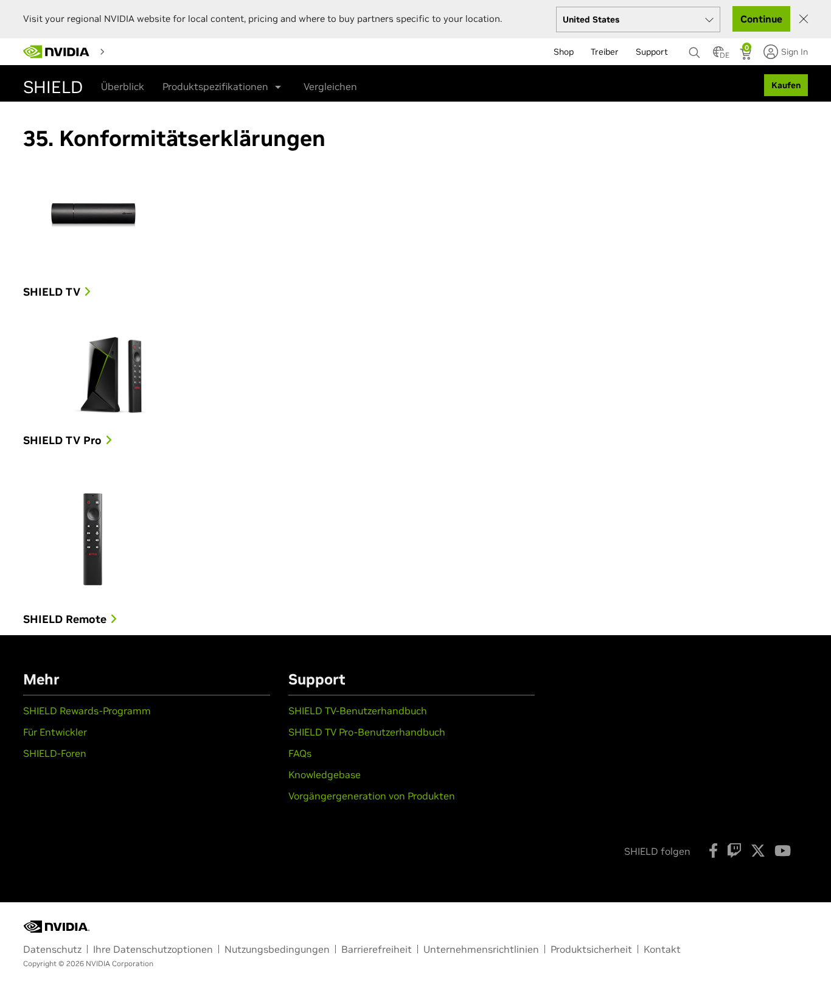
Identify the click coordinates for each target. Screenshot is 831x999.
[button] (718, 55)
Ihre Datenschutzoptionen (153, 949)
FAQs (299, 753)
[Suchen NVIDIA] (694, 49)
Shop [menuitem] (564, 51)
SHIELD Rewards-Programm (87, 711)
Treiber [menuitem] (605, 51)
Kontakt (662, 949)
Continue (761, 19)
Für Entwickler (55, 732)
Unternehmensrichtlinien (481, 949)
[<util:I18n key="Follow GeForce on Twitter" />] (758, 850)
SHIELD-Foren (54, 753)
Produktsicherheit (591, 949)
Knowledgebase (324, 774)
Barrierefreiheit (376, 949)
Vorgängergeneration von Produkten (371, 796)
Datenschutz (52, 949)
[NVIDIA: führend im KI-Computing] (56, 51)
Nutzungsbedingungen (277, 949)
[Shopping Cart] (746, 55)
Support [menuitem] (652, 51)
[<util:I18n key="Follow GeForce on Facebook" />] (713, 850)
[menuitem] (132, 51)
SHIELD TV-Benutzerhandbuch (357, 711)
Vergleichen (330, 86)
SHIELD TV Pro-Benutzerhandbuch (366, 732)
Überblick (122, 86)
